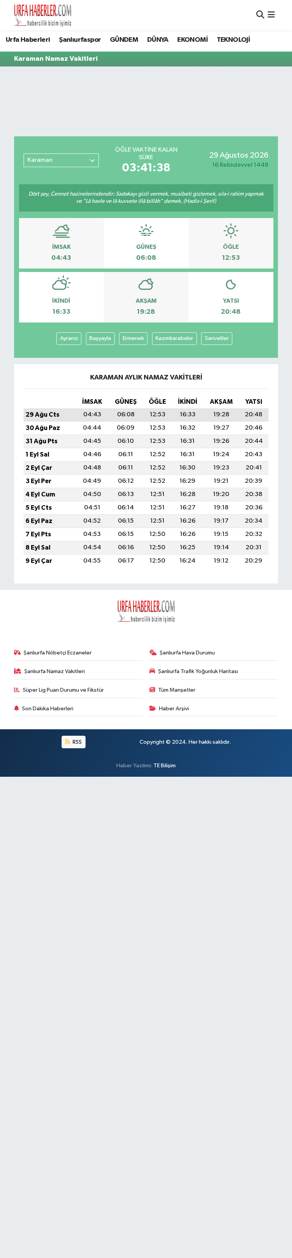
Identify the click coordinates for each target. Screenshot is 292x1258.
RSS (76, 742)
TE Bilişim (165, 765)
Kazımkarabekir (174, 338)
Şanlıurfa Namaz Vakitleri (54, 671)
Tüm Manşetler (176, 690)
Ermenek (133, 338)
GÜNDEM (124, 39)
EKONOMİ (192, 39)
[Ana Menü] (271, 15)
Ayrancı (69, 338)
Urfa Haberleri (28, 39)
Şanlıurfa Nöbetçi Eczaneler (58, 653)
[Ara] (260, 15)
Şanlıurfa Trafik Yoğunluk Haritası (198, 671)
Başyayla (100, 338)
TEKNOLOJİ (233, 39)
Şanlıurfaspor (80, 39)
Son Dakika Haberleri (47, 708)
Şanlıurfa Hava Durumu (187, 653)
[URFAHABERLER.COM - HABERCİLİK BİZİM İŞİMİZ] (42, 15)
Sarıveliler (217, 338)
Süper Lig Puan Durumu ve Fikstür (63, 690)
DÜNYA (157, 39)
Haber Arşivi (174, 708)
